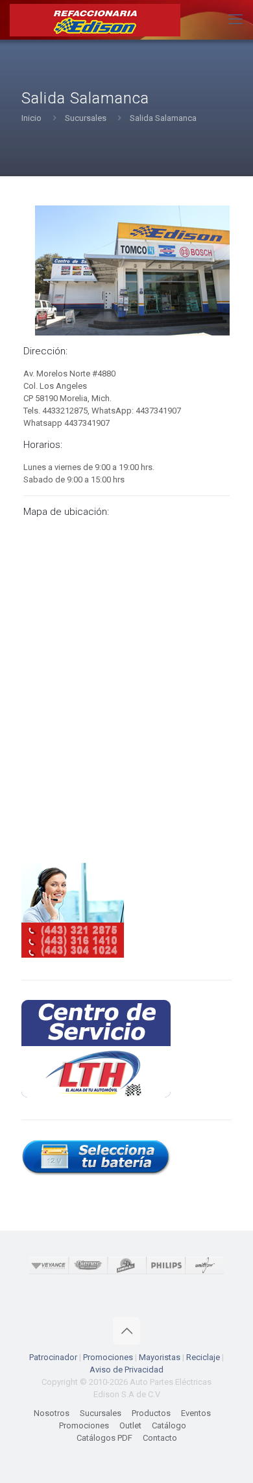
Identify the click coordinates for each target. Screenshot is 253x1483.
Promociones (108, 1357)
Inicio (31, 118)
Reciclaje (203, 1357)
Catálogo (169, 1425)
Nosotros (51, 1413)
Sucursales (85, 118)
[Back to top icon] (126, 1331)
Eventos (196, 1413)
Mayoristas (159, 1357)
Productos (151, 1413)
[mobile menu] (235, 19)
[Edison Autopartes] (95, 19)
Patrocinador (53, 1357)
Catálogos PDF (104, 1438)
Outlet (130, 1425)
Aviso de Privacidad (126, 1369)
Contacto (160, 1438)
